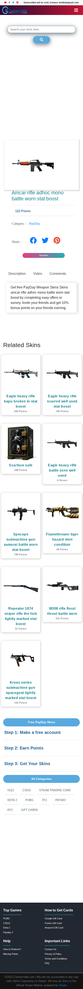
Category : (26, 223)
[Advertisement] (41, 92)
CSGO (27, 790)
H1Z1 (10, 790)
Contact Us (50, 949)
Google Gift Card (53, 918)
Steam (63, 985)
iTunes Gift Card (53, 923)
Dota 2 (12, 800)
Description (17, 273)
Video (37, 273)
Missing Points (10, 954)
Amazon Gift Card (54, 927)
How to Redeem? (12, 949)
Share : (18, 242)
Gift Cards (29, 810)
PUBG (29, 800)
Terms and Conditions (56, 958)
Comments (58, 273)
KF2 (10, 810)
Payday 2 (8, 932)
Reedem (43, 255)
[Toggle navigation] (76, 10)
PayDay (34, 223)
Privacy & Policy (53, 954)
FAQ (47, 963)
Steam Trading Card (55, 790)
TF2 (44, 800)
